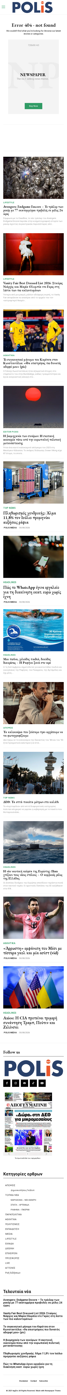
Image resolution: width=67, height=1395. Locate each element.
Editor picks (10, 432)
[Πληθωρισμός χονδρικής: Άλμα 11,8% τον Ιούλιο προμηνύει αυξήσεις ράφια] (33, 482)
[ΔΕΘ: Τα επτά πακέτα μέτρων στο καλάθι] (33, 773)
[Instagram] (15, 1083)
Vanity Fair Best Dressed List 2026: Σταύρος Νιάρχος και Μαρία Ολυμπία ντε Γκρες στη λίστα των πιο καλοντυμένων (33, 286)
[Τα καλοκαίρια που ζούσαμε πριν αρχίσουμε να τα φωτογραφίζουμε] (33, 703)
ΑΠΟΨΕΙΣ (8, 728)
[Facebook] (6, 1083)
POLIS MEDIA (10, 527)
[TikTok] (33, 1083)
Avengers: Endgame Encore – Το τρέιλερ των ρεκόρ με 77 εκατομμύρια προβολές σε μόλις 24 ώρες (33, 210)
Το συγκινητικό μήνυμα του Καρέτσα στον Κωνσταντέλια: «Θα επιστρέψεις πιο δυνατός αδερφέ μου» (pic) (32, 363)
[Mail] (24, 1083)
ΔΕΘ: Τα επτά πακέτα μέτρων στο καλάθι (31, 802)
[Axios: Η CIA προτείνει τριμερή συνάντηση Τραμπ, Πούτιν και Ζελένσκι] (33, 987)
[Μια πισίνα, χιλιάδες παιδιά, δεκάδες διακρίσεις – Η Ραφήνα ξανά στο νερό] (33, 630)
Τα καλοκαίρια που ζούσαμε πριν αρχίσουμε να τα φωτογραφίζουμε (33, 734)
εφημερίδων (35, 1158)
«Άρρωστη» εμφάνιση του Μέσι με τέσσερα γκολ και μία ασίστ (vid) (32, 950)
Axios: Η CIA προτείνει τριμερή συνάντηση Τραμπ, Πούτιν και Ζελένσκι (30, 1022)
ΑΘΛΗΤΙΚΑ (8, 355)
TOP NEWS (9, 508)
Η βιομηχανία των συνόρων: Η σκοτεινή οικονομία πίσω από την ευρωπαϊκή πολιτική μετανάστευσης (32, 439)
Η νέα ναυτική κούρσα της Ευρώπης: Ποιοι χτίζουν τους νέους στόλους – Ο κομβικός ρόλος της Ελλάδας (32, 874)
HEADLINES (9, 582)
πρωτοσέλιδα (22, 1158)
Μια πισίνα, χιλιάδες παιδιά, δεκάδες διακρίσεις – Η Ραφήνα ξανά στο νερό (27, 661)
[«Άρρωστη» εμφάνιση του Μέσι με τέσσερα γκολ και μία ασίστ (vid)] (33, 918)
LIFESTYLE (8, 202)
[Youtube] (42, 1083)
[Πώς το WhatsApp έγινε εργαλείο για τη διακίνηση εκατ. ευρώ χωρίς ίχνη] (33, 557)
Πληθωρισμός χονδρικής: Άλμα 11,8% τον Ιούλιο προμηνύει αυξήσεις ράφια (29, 517)
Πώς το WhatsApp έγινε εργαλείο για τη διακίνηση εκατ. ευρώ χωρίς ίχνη (32, 592)
